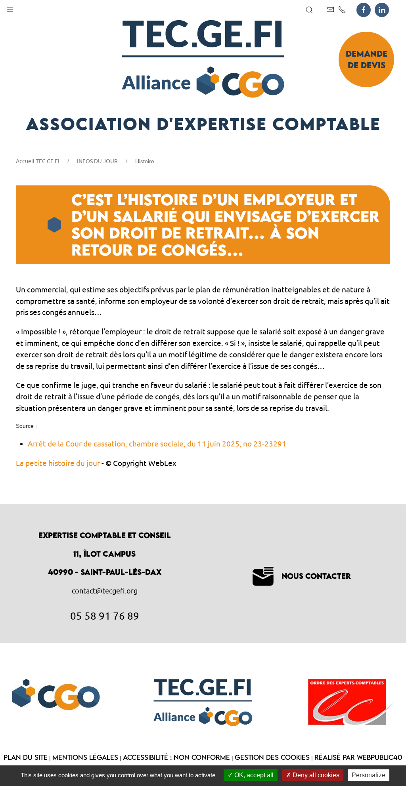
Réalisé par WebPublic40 (358, 757)
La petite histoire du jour (58, 463)
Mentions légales (85, 757)
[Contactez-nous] (330, 9)
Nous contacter (316, 575)
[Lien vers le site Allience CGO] (56, 693)
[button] (10, 8)
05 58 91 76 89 (104, 616)
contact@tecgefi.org (105, 591)
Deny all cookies (315, 775)
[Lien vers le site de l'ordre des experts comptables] (351, 702)
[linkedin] (382, 10)
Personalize (368, 775)
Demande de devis (366, 59)
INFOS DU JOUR (97, 161)
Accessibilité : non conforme (176, 757)
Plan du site (26, 757)
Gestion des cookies (272, 757)
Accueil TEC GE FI (37, 161)
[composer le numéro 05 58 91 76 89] (342, 9)
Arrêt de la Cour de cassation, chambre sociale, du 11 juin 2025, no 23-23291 (157, 443)
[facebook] (363, 10)
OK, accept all (253, 775)
